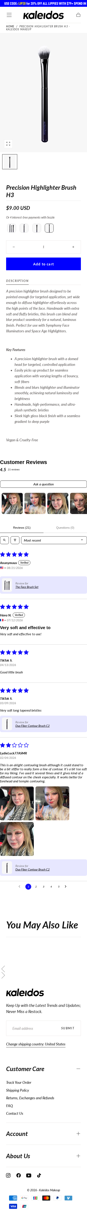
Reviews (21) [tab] (22, 527)
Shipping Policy (17, 1090)
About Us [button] (18, 1155)
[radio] (11, 228)
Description (17, 281)
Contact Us (14, 1113)
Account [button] (17, 1133)
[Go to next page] (66, 887)
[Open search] (4, 540)
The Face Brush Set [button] (26, 587)
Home (10, 26)
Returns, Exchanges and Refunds (30, 1098)
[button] (9, 15)
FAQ (9, 1106)
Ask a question (43, 484)
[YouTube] (28, 1175)
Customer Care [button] (25, 1068)
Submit (68, 1028)
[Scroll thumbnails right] (82, 503)
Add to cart (43, 264)
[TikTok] (39, 1175)
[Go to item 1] (12, 503)
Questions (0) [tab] (65, 527)
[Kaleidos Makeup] (25, 992)
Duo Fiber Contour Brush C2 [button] (32, 725)
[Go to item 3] (57, 503)
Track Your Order (18, 1082)
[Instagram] (8, 1175)
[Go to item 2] (35, 503)
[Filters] (15, 540)
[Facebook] (18, 1175)
